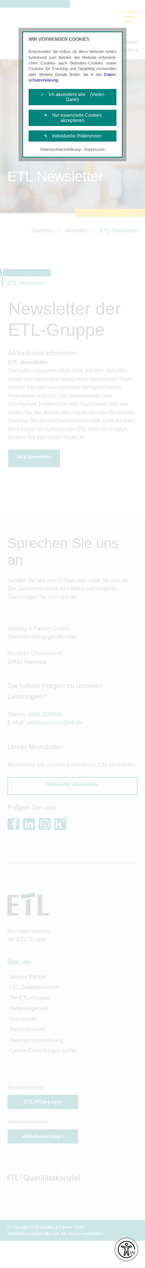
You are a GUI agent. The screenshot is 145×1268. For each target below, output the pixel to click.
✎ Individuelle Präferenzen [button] (73, 136)
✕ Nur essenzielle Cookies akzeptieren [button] (73, 118)
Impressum (94, 149)
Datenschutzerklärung (61, 149)
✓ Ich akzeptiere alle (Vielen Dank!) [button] (72, 97)
